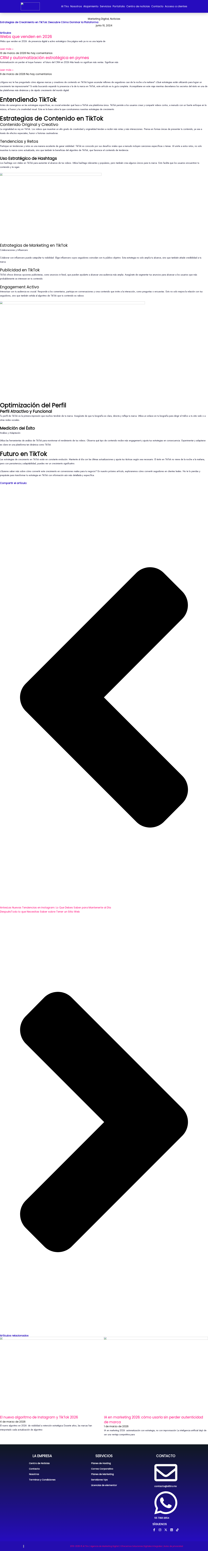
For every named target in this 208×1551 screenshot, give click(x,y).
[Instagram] (159, 1529)
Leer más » (6, 49)
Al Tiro (65, 6)
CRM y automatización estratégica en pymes (44, 57)
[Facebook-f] (154, 1529)
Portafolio (119, 6)
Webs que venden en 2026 (26, 36)
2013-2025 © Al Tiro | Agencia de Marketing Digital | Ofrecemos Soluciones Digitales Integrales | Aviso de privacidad (126, 1546)
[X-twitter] (165, 1529)
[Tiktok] (177, 1529)
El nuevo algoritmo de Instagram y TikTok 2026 (39, 1417)
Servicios (105, 6)
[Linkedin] (171, 1529)
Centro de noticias (138, 6)
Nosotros (76, 6)
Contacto (157, 6)
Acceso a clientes (176, 6)
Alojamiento (90, 6)
